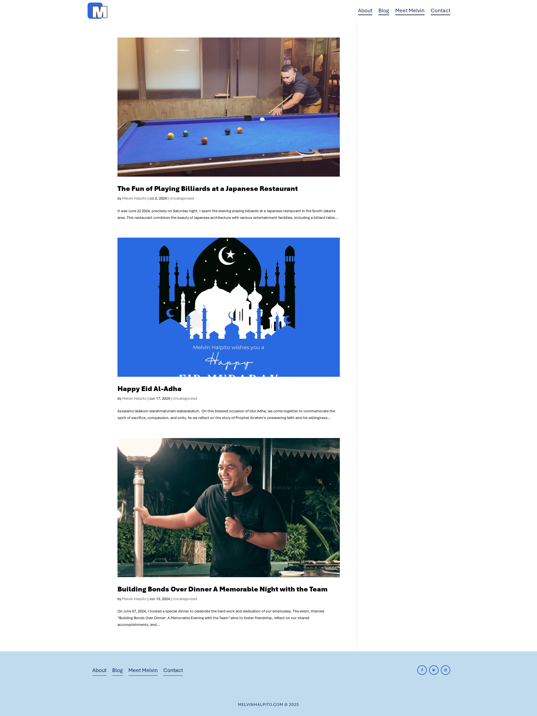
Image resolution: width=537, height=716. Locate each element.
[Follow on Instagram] (445, 670)
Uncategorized (181, 198)
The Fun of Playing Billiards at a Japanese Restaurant (207, 188)
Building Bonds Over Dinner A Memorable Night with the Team (222, 589)
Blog (383, 10)
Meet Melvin (410, 10)
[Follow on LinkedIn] (434, 670)
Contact (440, 10)
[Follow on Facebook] (422, 670)
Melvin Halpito (134, 198)
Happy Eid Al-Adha (149, 388)
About (365, 10)
